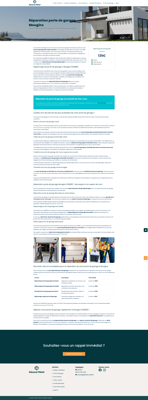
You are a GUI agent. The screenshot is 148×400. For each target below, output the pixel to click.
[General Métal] (34, 3)
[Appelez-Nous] (146, 258)
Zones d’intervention (59, 386)
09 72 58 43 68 (52, 83)
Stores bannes (57, 376)
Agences (55, 390)
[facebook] (100, 370)
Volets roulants (57, 380)
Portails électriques (58, 383)
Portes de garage (58, 373)
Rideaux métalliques (59, 370)
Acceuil (31, 28)
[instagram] (104, 370)
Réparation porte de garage (43, 28)
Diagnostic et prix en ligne (74, 354)
